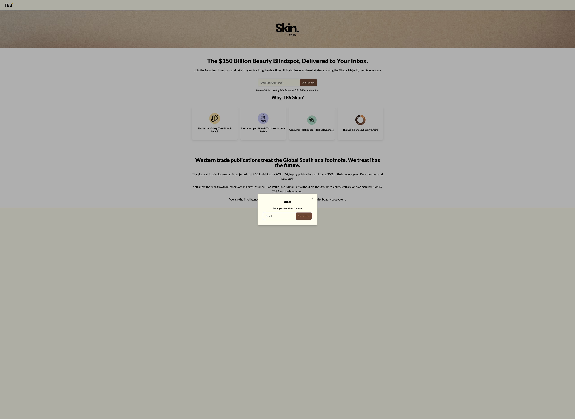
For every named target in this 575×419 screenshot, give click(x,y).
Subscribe (303, 216)
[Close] (312, 198)
